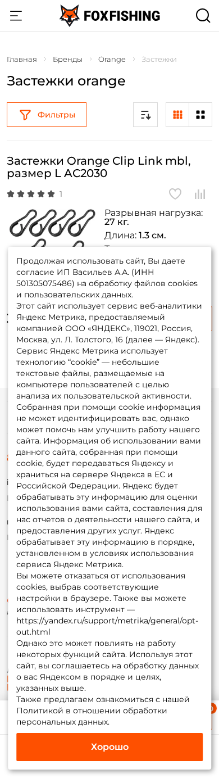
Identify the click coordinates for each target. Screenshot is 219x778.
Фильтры (56, 115)
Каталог (16, 16)
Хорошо (110, 746)
